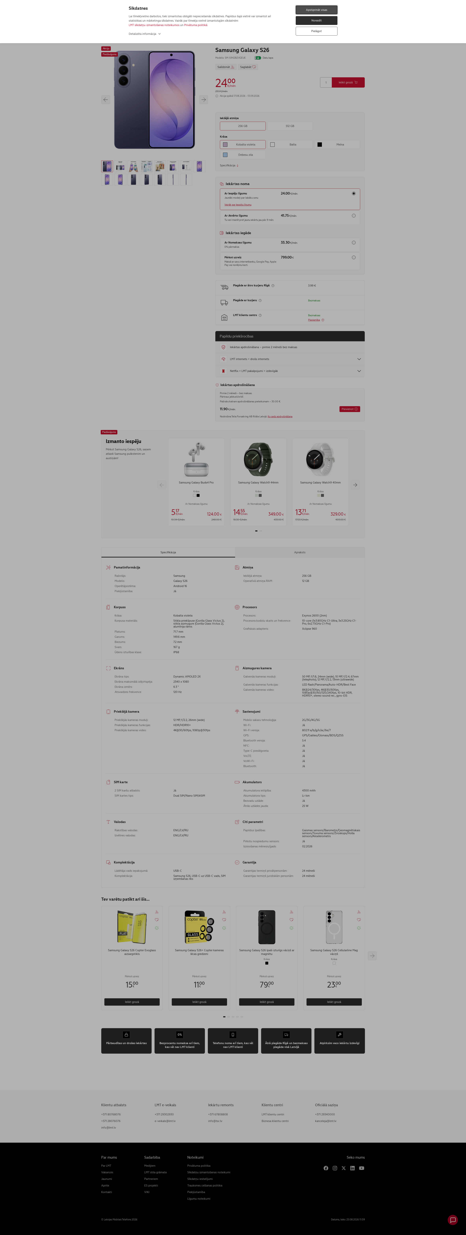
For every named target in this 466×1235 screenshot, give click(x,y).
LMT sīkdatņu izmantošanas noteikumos (154, 25)
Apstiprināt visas (316, 10)
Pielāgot (316, 31)
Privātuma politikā (195, 25)
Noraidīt (316, 20)
